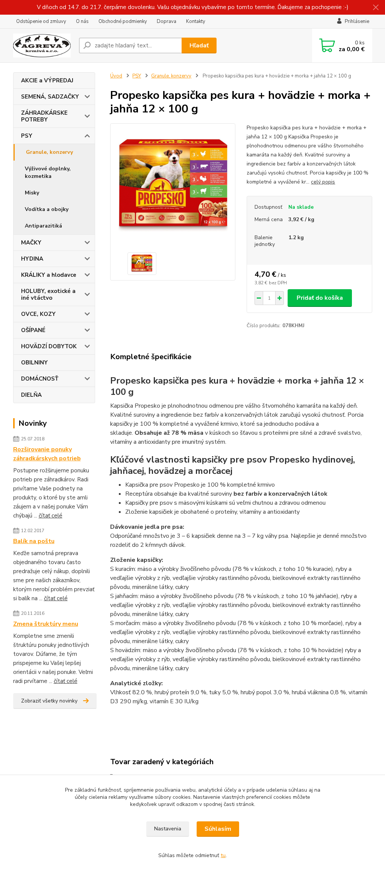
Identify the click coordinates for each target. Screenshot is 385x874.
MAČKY (31, 242)
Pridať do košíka (320, 298)
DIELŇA (31, 395)
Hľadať (199, 45)
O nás (82, 21)
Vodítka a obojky (46, 209)
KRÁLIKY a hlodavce (48, 275)
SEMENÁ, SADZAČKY (50, 96)
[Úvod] (43, 45)
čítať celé (50, 515)
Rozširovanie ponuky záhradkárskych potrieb (47, 454)
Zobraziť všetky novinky (49, 700)
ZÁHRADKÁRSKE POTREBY (44, 116)
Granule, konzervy (49, 152)
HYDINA (32, 259)
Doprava (166, 21)
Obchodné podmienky (123, 21)
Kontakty (195, 21)
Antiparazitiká (43, 225)
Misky (32, 192)
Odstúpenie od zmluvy (41, 21)
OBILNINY (34, 362)
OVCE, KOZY (38, 314)
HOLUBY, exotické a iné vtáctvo (48, 294)
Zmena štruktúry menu (45, 624)
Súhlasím (218, 829)
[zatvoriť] (376, 7)
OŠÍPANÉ (33, 330)
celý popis (323, 181)
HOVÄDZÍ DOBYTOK (49, 346)
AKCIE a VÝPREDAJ (47, 80)
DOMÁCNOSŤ (39, 378)
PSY (26, 136)
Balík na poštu (34, 541)
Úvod (116, 76)
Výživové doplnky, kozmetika (48, 172)
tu (223, 855)
